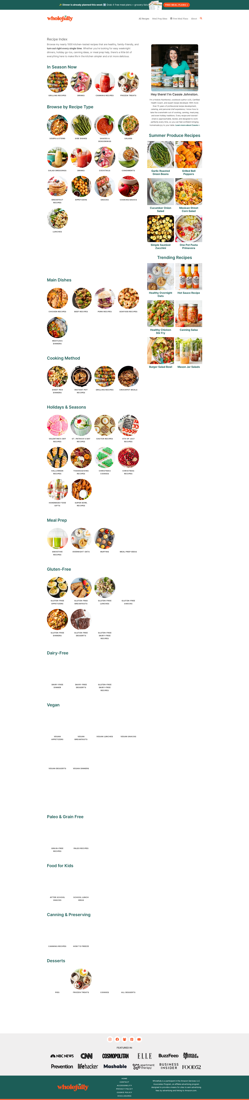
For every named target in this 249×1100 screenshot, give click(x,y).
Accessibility (124, 1085)
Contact (124, 1082)
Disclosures (125, 1096)
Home (124, 1078)
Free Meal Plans (180, 18)
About (194, 18)
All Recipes (144, 18)
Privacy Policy (124, 1089)
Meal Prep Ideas (159, 18)
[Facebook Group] (124, 1039)
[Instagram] (110, 1039)
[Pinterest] (132, 1039)
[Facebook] (117, 1039)
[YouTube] (139, 1039)
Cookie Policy (124, 1092)
